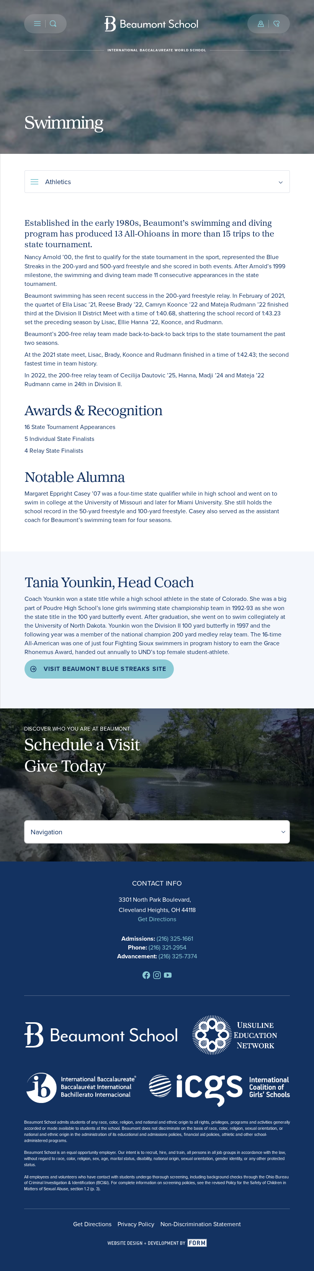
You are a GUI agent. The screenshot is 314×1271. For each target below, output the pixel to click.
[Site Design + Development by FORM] (157, 1243)
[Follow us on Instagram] (157, 975)
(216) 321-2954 (167, 947)
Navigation (46, 832)
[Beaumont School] (151, 23)
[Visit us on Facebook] (146, 975)
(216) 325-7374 (178, 956)
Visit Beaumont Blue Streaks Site (105, 668)
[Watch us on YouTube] (168, 975)
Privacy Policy (136, 1224)
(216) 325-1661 (175, 938)
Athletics (58, 181)
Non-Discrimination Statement (200, 1224)
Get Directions (157, 919)
